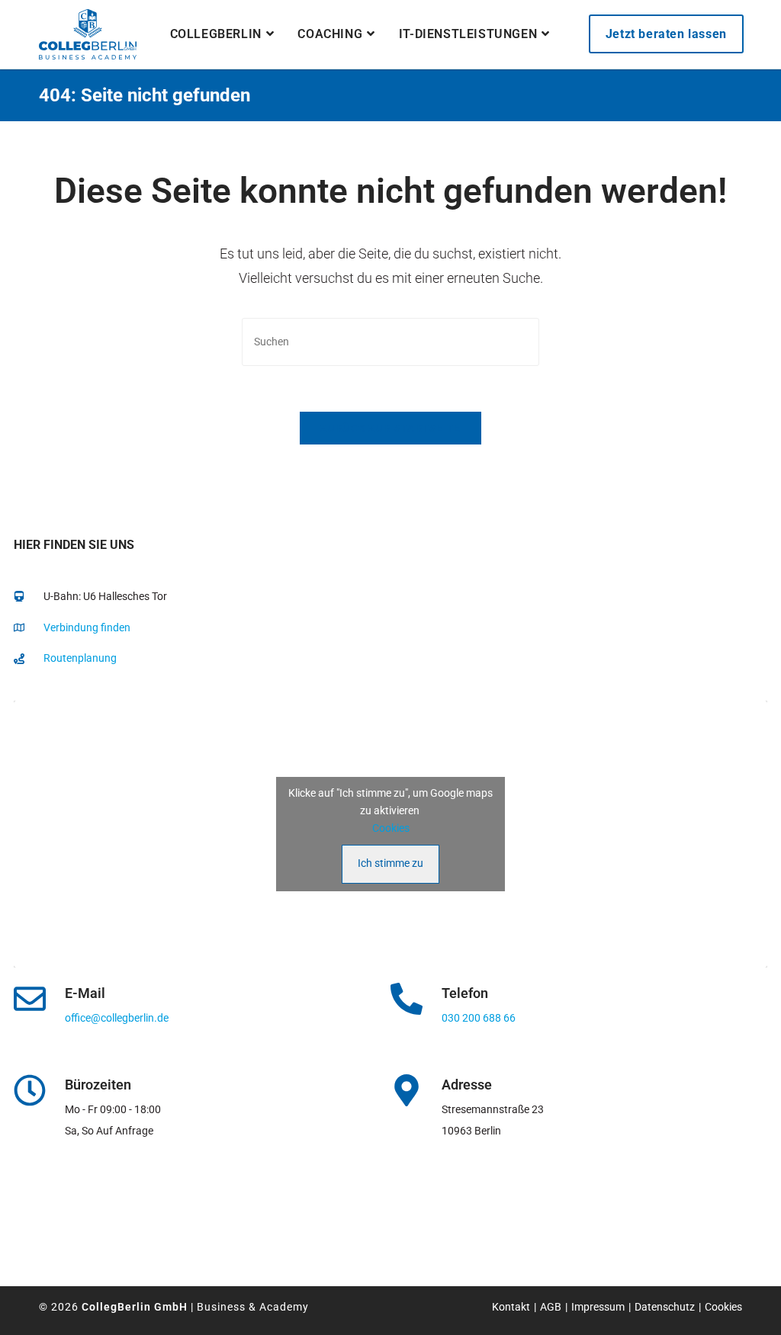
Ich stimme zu (390, 863)
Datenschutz (665, 1307)
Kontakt (511, 1307)
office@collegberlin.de (117, 1018)
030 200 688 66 (479, 1018)
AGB (550, 1307)
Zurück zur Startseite (390, 428)
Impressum (598, 1307)
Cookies (391, 828)
